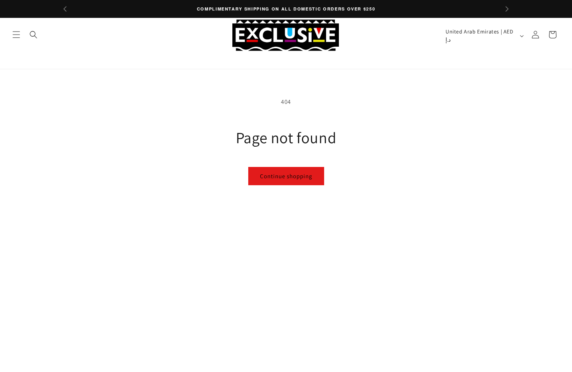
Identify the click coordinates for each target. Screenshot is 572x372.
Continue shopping (286, 176)
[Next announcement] (507, 9)
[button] (16, 34)
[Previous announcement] (65, 9)
